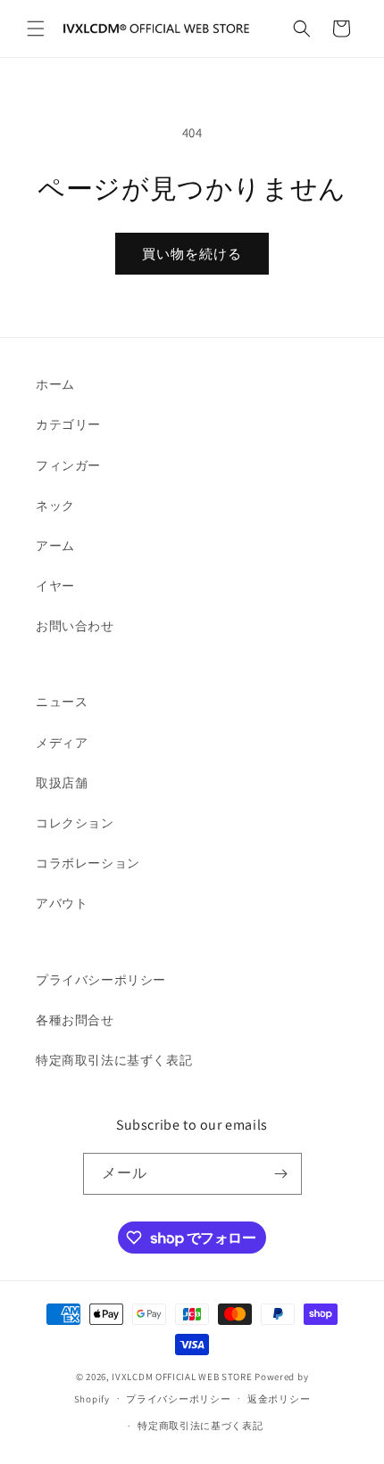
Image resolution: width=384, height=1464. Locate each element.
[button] (35, 28)
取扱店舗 (62, 783)
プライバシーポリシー (101, 980)
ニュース (62, 702)
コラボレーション (88, 863)
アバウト (62, 903)
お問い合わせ (75, 626)
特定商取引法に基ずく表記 (114, 1060)
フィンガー (68, 465)
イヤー (55, 586)
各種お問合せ (75, 1020)
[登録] (281, 1174)
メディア (62, 743)
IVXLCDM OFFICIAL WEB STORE (182, 1376)
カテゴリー (68, 424)
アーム (55, 546)
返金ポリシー (278, 1399)
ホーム (55, 384)
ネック (55, 506)
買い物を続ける (192, 253)
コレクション (75, 823)
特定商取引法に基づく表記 (200, 1425)
